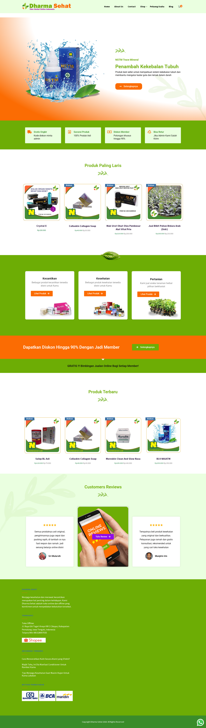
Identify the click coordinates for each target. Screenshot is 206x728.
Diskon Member (121, 132)
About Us (118, 6)
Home (107, 6)
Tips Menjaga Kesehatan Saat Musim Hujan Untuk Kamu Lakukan (45, 674)
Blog (171, 6)
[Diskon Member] (109, 132)
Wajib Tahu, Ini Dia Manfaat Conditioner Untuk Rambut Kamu (44, 666)
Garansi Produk (81, 132)
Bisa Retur (159, 132)
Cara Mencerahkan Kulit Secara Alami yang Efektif (46, 658)
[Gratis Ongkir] (29, 132)
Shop (142, 6)
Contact (132, 6)
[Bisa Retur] (149, 132)
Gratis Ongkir (40, 132)
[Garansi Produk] (69, 132)
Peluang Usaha (157, 6)
